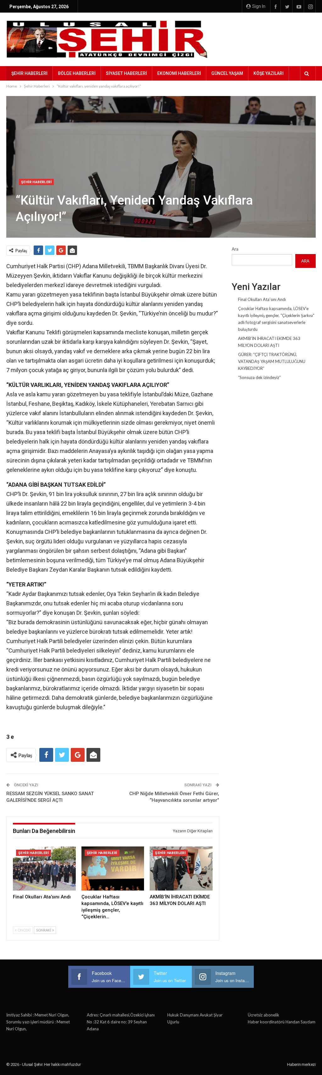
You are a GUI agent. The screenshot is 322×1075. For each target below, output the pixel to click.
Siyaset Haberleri (126, 73)
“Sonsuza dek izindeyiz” (259, 377)
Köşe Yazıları (268, 73)
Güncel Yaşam (227, 73)
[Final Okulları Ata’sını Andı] (44, 868)
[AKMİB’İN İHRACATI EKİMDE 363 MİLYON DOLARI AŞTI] (181, 868)
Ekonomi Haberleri (179, 73)
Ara (235, 249)
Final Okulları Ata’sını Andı (262, 299)
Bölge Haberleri (77, 73)
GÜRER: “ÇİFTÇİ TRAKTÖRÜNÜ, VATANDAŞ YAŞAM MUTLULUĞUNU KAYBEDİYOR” (271, 361)
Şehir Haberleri (29, 73)
